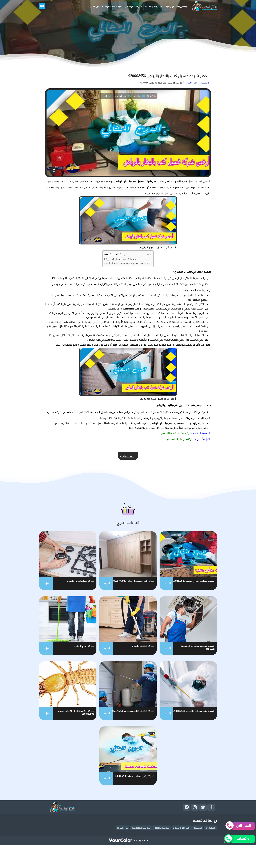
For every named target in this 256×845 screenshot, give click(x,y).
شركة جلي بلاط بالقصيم (180, 439)
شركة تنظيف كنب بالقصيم (176, 433)
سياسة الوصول (133, 6)
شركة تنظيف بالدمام (143, 646)
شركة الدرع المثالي (84, 646)
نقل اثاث (137, 96)
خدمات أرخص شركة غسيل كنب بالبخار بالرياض (128, 263)
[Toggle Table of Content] (147, 254)
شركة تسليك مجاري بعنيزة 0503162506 (194, 581)
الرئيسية (169, 6)
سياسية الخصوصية (112, 6)
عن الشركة (93, 6)
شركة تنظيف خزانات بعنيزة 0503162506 (133, 711)
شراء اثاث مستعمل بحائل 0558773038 (133, 581)
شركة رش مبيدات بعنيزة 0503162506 (134, 776)
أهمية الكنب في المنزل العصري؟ (121, 259)
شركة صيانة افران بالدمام (80, 581)
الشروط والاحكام (154, 6)
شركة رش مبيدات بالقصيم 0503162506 (194, 711)
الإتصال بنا (182, 6)
